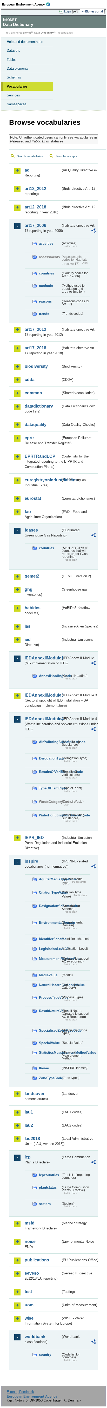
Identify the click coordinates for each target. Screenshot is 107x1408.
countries (46, 273)
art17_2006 (35, 225)
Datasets (13, 51)
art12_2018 (35, 207)
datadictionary (39, 406)
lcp (28, 1157)
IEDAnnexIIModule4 (43, 719)
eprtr (29, 438)
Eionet (27, 32)
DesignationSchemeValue (50, 906)
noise (30, 1241)
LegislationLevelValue (50, 949)
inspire (31, 861)
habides (33, 608)
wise (29, 1318)
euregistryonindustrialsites (43, 480)
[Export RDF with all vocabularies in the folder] (93, 231)
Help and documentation (25, 42)
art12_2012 (35, 188)
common (33, 393)
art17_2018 (35, 348)
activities (46, 243)
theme (44, 1068)
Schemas (14, 77)
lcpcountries (49, 1175)
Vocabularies (17, 86)
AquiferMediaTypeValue (50, 879)
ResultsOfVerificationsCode (50, 772)
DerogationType (50, 758)
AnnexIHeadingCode (50, 676)
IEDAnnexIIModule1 (43, 658)
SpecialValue (49, 1043)
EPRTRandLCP (40, 456)
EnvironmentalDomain (50, 923)
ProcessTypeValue (50, 997)
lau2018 (32, 1138)
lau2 (29, 1125)
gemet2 (32, 576)
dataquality (35, 424)
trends (44, 314)
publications (37, 1260)
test (28, 1291)
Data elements (18, 68)
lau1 (29, 1112)
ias (27, 626)
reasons (45, 301)
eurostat (33, 498)
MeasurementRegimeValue (50, 959)
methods (46, 286)
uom (29, 1305)
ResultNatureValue (50, 1011)
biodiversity (36, 366)
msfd (30, 1223)
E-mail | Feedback (20, 1392)
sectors (45, 1204)
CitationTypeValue (50, 892)
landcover (34, 1093)
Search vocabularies (30, 156)
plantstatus (48, 1187)
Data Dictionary (44, 32)
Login (67, 11)
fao (28, 511)
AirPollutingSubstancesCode (50, 742)
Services (13, 95)
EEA (27, 4)
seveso (32, 1273)
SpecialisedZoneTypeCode (50, 1030)
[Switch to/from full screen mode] (76, 11)
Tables (12, 60)
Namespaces (16, 104)
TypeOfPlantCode (50, 788)
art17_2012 (35, 329)
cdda (30, 379)
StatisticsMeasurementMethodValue (50, 1053)
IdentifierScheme (50, 939)
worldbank (35, 1336)
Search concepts (66, 156)
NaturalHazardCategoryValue (50, 985)
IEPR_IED (34, 837)
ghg (28, 589)
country (45, 1355)
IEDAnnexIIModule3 (43, 695)
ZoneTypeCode (50, 1078)
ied (28, 639)
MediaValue (48, 975)
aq (27, 170)
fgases (31, 530)
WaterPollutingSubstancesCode (50, 815)
